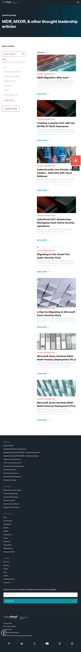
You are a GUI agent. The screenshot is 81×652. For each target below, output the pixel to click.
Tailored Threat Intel (9, 469)
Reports (5, 527)
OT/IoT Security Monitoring (12, 463)
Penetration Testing (9, 480)
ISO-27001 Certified (9, 626)
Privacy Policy (7, 623)
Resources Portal (8, 552)
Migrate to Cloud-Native (11, 507)
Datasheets (7, 524)
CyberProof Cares (9, 579)
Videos (5, 538)
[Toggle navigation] (78, 2)
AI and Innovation (9, 500)
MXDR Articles (8, 548)
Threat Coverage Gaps (10, 493)
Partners (6, 565)
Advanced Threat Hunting (11, 459)
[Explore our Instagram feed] (72, 643)
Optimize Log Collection (11, 504)
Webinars (6, 541)
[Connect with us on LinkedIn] (21, 643)
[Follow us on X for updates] (34, 643)
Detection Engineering (10, 473)
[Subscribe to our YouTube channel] (47, 643)
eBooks (5, 531)
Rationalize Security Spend (12, 490)
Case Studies (7, 521)
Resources (7, 514)
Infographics (7, 534)
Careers (5, 575)
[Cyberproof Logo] (10, 2)
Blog (5, 517)
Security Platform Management (13, 466)
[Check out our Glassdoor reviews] (59, 643)
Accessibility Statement (11, 632)
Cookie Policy (7, 629)
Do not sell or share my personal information (17, 635)
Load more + (9, 100)
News (5, 572)
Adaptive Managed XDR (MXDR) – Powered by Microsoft (21, 452)
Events (5, 569)
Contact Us (7, 582)
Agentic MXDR (8, 445)
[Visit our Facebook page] (9, 643)
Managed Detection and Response (14, 449)
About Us (6, 562)
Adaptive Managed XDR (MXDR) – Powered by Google (20, 456)
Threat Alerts (7, 545)
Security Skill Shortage (10, 497)
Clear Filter (11, 109)
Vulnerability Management (12, 476)
